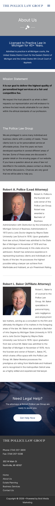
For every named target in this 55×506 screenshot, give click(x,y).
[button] (27, 417)
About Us (7, 479)
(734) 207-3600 (18, 450)
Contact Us (8, 490)
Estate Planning (10, 482)
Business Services (11, 486)
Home (6, 475)
